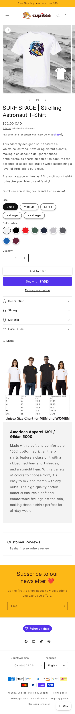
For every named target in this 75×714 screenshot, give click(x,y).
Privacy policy (18, 698)
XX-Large (34, 215)
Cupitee (22, 693)
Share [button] (10, 340)
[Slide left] (29, 100)
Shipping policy (59, 698)
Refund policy (59, 693)
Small (10, 206)
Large (48, 206)
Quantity (8, 250)
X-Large (12, 215)
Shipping (7, 128)
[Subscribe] (64, 606)
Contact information (39, 704)
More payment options (37, 290)
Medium (29, 206)
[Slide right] (46, 100)
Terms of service (38, 698)
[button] (7, 16)
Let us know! (56, 191)
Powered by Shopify (37, 693)
